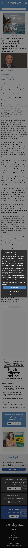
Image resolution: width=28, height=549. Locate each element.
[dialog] (14, 273)
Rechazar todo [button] (14, 291)
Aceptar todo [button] (14, 287)
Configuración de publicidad (19, 279)
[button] (14, 295)
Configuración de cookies (14, 282)
